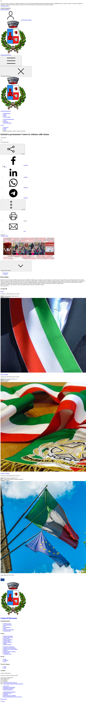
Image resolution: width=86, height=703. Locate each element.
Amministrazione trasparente (9, 691)
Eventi (4, 668)
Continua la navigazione (5, 8)
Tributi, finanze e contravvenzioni (10, 649)
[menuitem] (15, 165)
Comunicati (5, 660)
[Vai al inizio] (1, 577)
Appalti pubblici (6, 640)
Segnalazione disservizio (8, 688)
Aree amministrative (7, 624)
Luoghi (4, 666)
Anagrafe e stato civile (8, 636)
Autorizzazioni (6, 652)
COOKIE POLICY (5, 5)
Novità (4, 128)
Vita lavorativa (6, 638)
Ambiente (5, 650)
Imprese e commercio (7, 639)
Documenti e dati (6, 630)
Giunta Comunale (4, 374)
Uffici (4, 626)
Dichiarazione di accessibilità (9, 695)
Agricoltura (5, 121)
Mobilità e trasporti (7, 644)
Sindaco (2, 291)
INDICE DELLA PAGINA (6, 270)
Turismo (5, 643)
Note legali (5, 694)
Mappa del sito (4, 699)
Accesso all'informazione (8, 119)
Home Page (5, 127)
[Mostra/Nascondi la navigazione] (11, 61)
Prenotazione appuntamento (9, 687)
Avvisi (4, 129)
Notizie (4, 659)
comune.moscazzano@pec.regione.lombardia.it (13, 683)
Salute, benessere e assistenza (9, 651)
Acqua (4, 120)
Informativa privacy (7, 693)
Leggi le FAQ (6, 686)
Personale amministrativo (8, 629)
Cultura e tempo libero (8, 637)
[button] (6, 113)
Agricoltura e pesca (7, 654)
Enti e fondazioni (6, 627)
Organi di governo (7, 623)
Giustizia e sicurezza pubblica (9, 648)
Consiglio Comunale (5, 473)
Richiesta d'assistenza (7, 689)
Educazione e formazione (8, 646)
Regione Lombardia (5, 9)
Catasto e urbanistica (7, 642)
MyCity (3, 701)
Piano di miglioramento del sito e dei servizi (12, 696)
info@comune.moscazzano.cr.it (10, 682)
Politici (4, 628)
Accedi (2, 125)
